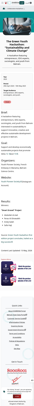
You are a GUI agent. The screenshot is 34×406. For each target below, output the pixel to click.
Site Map (17, 349)
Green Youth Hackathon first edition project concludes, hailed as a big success (17, 238)
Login (22, 3)
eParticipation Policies (17, 322)
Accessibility (17, 337)
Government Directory (16, 330)
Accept (17, 396)
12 (7, 154)
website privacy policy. (14, 393)
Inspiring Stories (17, 326)
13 (15, 154)
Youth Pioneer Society (10, 181)
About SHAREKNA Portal (17, 311)
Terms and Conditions (17, 334)
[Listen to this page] (32, 380)
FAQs (17, 345)
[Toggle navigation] (2, 3)
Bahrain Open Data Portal (16, 315)
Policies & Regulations (17, 341)
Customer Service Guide (16, 319)
